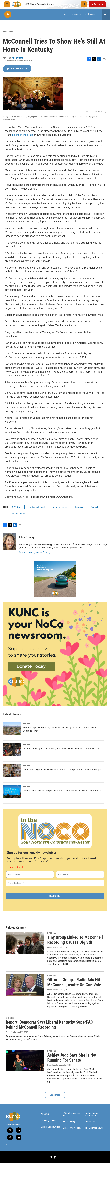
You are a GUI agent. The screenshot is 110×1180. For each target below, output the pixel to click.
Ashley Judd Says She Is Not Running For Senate (71, 1058)
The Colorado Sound (94, 1128)
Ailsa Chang (17, 57)
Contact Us (90, 1121)
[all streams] (106, 14)
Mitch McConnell (37, 507)
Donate (98, 4)
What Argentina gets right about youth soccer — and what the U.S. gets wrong (61, 748)
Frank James (52, 947)
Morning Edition (60, 507)
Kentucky (95, 507)
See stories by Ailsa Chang (35, 552)
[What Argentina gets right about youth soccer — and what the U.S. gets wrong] (12, 749)
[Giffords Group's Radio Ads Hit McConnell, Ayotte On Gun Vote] (25, 985)
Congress (79, 507)
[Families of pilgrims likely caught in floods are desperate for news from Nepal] (12, 770)
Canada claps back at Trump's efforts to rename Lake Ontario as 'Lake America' (62, 790)
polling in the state (22, 134)
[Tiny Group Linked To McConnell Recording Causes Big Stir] (25, 942)
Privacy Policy (69, 1121)
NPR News (8, 31)
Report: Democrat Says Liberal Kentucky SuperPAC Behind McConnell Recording (49, 1025)
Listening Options (49, 1120)
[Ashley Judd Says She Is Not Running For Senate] (25, 1060)
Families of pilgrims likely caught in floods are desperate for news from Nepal (62, 769)
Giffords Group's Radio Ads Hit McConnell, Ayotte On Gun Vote (74, 982)
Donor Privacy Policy (72, 1128)
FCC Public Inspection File (72, 1114)
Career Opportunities (50, 1127)
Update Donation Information (92, 1114)
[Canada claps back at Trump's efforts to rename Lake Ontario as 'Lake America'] (12, 791)
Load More (55, 1095)
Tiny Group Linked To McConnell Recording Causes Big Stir (75, 940)
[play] (8, 14)
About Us (45, 1114)
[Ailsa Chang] (9, 541)
